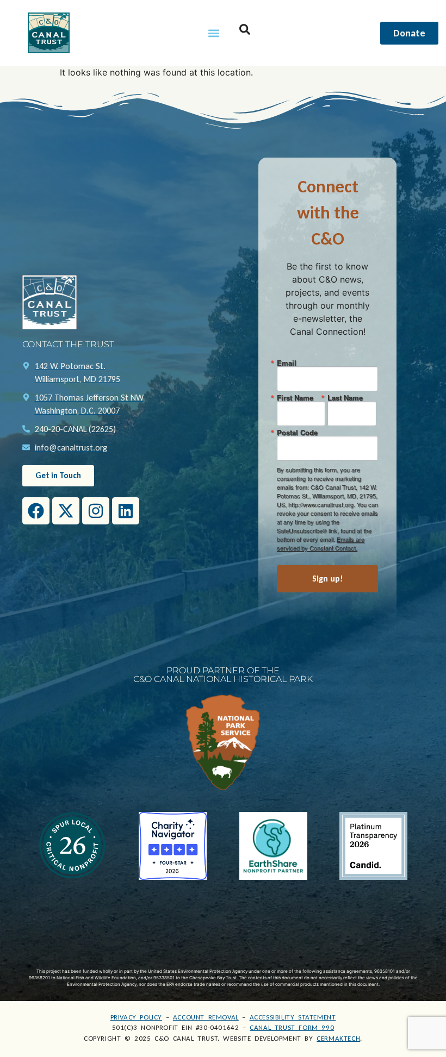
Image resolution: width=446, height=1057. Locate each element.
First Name (295, 397)
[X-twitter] (65, 510)
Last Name (345, 397)
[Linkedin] (125, 510)
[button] (213, 33)
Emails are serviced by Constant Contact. (320, 543)
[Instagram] (95, 510)
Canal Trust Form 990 (292, 1027)
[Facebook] (35, 510)
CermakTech (338, 1038)
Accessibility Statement (293, 1017)
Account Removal (206, 1017)
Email (286, 362)
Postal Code (297, 432)
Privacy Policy (136, 1017)
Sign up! (327, 578)
